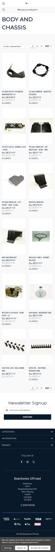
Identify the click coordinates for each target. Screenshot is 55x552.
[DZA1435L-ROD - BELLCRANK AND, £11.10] (14, 347)
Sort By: (6, 46)
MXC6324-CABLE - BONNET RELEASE (39, 259)
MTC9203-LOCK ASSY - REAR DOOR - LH (13, 314)
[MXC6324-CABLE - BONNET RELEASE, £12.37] (41, 236)
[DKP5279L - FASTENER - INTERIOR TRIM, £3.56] (41, 347)
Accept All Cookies (39, 547)
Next (47, 46)
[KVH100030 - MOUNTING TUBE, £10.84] (41, 291)
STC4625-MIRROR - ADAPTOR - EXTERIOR (40, 93)
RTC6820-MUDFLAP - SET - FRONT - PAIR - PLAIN (12, 203)
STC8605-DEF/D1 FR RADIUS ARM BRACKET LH (12, 93)
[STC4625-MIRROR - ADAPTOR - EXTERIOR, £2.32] (41, 70)
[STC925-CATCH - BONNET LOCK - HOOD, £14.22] (14, 126)
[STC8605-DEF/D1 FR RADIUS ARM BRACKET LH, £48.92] (14, 70)
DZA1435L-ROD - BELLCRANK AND (13, 369)
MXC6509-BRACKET (9, 257)
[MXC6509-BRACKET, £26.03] (14, 236)
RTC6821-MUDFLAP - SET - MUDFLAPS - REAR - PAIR (39, 148)
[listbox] (18, 46)
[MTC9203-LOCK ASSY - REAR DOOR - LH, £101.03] (14, 291)
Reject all (21, 547)
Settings (8, 547)
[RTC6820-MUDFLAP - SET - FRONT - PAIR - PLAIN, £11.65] (14, 181)
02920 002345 (29, 505)
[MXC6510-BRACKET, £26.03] (41, 181)
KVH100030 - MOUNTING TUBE (40, 313)
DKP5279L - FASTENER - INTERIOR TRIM (38, 369)
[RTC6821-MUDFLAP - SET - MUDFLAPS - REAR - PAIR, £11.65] (41, 126)
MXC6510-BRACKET (36, 202)
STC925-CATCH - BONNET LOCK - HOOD (14, 148)
